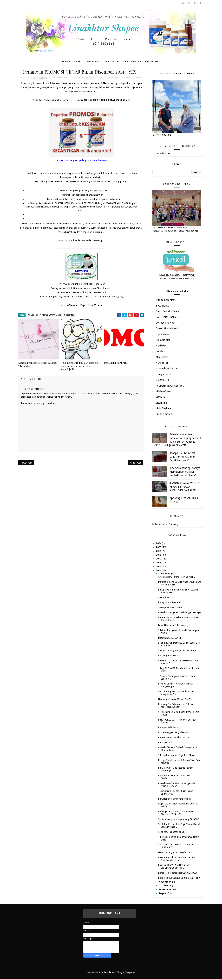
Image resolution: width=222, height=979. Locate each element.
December (165, 573)
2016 (159, 562)
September (165, 889)
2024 (159, 543)
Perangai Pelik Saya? (168, 727)
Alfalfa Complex (165, 299)
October (164, 885)
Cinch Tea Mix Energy (168, 311)
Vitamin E (138, 78)
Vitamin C (129, 78)
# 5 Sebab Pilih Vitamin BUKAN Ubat (44, 315)
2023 (159, 547)
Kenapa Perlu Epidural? (169, 602)
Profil (78, 61)
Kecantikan (91, 78)
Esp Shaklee (162, 334)
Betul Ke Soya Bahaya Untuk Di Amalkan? (179, 878)
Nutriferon (162, 362)
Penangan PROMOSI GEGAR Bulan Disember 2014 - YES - (176, 813)
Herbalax (161, 345)
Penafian (151, 61)
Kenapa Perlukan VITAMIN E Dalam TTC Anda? (37, 364)
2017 (159, 558)
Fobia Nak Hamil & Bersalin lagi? (174, 625)
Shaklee (92, 61)
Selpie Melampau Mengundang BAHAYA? (178, 819)
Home (66, 61)
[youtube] (183, 3)
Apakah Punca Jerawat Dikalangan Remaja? (179, 612)
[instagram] (194, 3)
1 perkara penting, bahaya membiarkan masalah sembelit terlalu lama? (185, 471)
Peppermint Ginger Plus (170, 385)
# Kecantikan (70, 315)
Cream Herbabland (167, 328)
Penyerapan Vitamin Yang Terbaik (174, 798)
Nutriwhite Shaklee (167, 368)
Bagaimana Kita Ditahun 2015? (173, 737)
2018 (159, 555)
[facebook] (200, 3)
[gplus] (189, 3)
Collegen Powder (166, 322)
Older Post (135, 462)
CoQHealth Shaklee (167, 317)
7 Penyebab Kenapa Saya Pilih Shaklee (177, 755)
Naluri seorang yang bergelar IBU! (175, 852)
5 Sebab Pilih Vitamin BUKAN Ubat (70, 78)
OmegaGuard (163, 374)
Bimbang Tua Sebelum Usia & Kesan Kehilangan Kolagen (176, 705)
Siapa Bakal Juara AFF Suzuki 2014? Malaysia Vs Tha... (176, 693)
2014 (159, 570)
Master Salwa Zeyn (161, 153)
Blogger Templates (126, 972)
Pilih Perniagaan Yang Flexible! (173, 732)
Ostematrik (162, 379)
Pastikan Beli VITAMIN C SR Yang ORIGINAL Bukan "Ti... (175, 866)
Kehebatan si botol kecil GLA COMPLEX (177, 873)
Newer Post (26, 462)
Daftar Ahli (112, 61)
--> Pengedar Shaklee (71, 292)
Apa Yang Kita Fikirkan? (169, 655)
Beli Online (133, 61)
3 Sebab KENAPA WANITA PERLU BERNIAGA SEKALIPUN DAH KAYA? (184, 486)
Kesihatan (102, 78)
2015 (159, 566)
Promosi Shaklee (115, 78)
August (163, 893)
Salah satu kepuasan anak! (171, 832)
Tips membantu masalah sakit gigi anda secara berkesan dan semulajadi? (79, 366)
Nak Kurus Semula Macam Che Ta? (175, 699)
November (165, 881)
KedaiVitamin (95, 305)
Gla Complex (163, 339)
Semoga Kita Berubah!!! (170, 607)
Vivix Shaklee (163, 408)
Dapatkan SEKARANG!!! (116, 362)
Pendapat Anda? (166, 742)
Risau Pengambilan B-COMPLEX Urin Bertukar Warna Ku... (176, 858)
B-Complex (162, 305)
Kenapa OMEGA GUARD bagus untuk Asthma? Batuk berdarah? (183, 457)
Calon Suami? (165, 597)
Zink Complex (164, 414)
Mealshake (162, 357)
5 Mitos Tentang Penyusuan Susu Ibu (177, 650)
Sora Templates (106, 972)
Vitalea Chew (163, 391)
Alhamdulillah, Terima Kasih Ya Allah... (177, 577)
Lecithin (160, 351)
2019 (159, 551)
